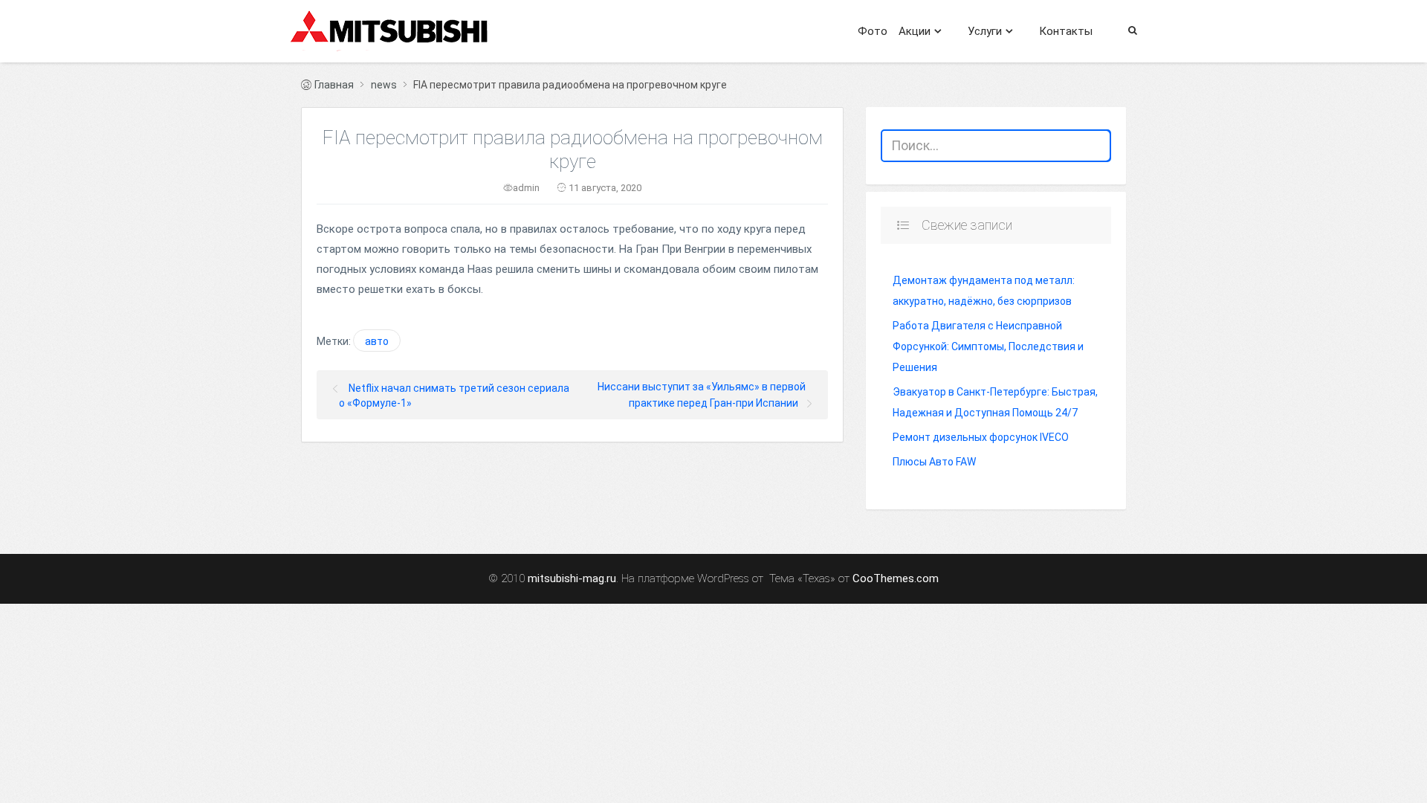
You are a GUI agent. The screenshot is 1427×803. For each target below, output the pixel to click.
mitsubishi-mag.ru (572, 579)
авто (377, 341)
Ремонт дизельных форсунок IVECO (981, 437)
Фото (872, 31)
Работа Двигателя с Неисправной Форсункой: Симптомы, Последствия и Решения (988, 346)
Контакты (1066, 31)
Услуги (985, 31)
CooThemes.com (895, 579)
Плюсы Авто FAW (934, 462)
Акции (915, 31)
